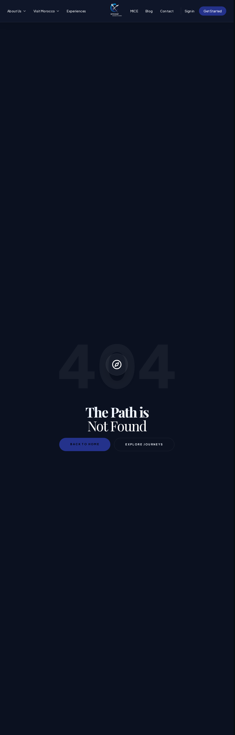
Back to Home (84, 444)
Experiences (76, 11)
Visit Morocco (44, 11)
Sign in (189, 11)
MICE (134, 11)
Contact (166, 11)
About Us (14, 11)
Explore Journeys (144, 444)
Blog (149, 11)
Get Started (213, 11)
